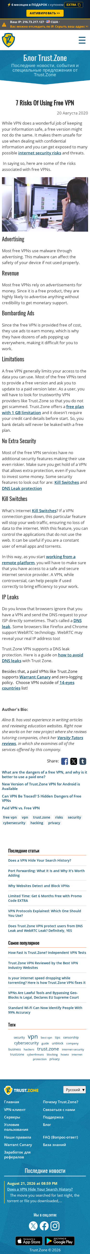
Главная (11, 1101)
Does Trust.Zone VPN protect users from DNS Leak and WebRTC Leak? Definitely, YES (45, 928)
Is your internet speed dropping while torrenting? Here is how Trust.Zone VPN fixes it (47, 980)
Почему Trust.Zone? (60, 1101)
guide (45, 1043)
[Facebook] (65, 761)
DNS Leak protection (22, 488)
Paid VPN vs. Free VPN (21, 808)
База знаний (54, 1144)
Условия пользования (16, 1127)
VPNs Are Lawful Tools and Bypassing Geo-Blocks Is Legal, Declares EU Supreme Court (43, 995)
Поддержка (53, 1117)
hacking (36, 823)
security (74, 817)
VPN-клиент (15, 1109)
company (72, 1043)
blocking (52, 1054)
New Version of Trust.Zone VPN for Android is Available (41, 786)
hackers (29, 1049)
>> (49, 26)
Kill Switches (66, 482)
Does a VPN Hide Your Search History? (39, 860)
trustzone (17, 1054)
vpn (25, 817)
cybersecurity (14, 823)
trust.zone (41, 817)
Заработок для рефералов (17, 1154)
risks (59, 817)
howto (65, 1054)
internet (77, 1054)
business (14, 1049)
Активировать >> (45, 13)
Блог (47, 1124)
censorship (71, 1037)
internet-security (73, 1049)
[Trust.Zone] (9, 40)
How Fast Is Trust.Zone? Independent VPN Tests (47, 952)
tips (57, 1037)
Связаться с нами (59, 1109)
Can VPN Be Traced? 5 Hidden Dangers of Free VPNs (41, 798)
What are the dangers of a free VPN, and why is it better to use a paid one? (44, 774)
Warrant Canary (35, 677)
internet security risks (39, 153)
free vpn (10, 817)
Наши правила (17, 1137)
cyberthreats (35, 1054)
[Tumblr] (83, 761)
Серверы (12, 1117)
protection (40, 1059)
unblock (57, 1043)
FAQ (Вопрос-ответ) (60, 1137)
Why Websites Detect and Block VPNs (39, 885)
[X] (74, 761)
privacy (54, 823)
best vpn (46, 1037)
